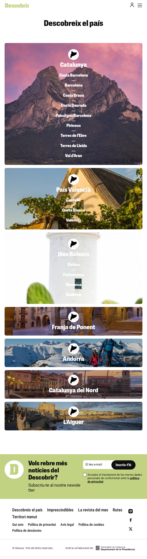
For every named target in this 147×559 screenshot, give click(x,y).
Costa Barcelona (73, 75)
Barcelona (73, 85)
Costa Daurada (73, 105)
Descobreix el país (27, 510)
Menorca (73, 285)
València (73, 220)
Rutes (117, 510)
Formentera (73, 275)
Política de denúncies (27, 530)
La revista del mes (93, 510)
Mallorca (73, 295)
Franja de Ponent (73, 327)
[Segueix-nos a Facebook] (130, 520)
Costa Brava (73, 95)
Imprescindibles (60, 510)
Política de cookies (91, 525)
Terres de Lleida (73, 146)
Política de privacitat (42, 525)
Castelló (73, 200)
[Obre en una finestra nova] (115, 548)
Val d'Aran (73, 156)
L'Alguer (73, 422)
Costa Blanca (73, 210)
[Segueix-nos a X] (130, 529)
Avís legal (67, 525)
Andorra (73, 359)
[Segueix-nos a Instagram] (130, 511)
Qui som (17, 525)
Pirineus (73, 126)
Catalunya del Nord (73, 391)
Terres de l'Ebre (73, 136)
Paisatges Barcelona (73, 116)
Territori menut (24, 516)
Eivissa (74, 265)
